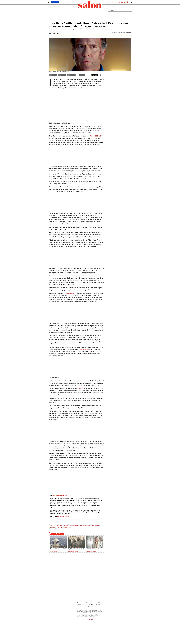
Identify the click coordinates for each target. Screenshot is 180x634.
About (85, 602)
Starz (65, 527)
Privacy (79, 604)
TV (69, 527)
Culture (66, 6)
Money (121, 6)
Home (78, 602)
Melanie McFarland (55, 32)
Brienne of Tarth (85, 349)
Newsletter (112, 2)
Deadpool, (80, 388)
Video (128, 6)
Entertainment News (85, 525)
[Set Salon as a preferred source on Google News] (94, 75)
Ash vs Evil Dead (95, 136)
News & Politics (55, 6)
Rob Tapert (52, 527)
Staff (91, 602)
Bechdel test (70, 293)
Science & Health (108, 6)
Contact (98, 602)
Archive (98, 604)
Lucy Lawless (95, 525)
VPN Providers (90, 619)
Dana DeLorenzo (74, 525)
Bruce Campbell (64, 525)
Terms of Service (88, 604)
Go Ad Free (90, 606)
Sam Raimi (59, 527)
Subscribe (54, 2)
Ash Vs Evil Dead (54, 525)
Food (75, 6)
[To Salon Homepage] (90, 5)
